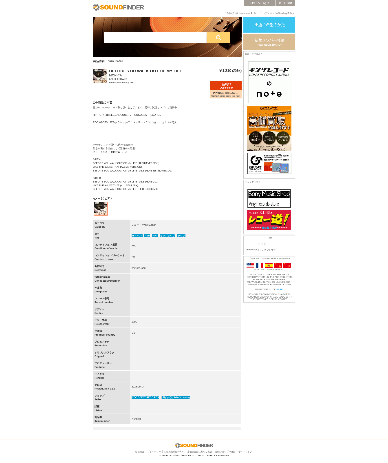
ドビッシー (262, 244)
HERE (279, 289)
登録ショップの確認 (225, 451)
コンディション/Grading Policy (277, 13)
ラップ (181, 235)
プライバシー (154, 451)
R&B (147, 235)
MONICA (115, 75)
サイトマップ (245, 451)
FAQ (255, 13)
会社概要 (139, 451)
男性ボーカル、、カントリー (261, 250)
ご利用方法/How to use (237, 13)
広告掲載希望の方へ (174, 451)
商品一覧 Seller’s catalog (176, 397)
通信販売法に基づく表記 (199, 451)
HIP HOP (137, 235)
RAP (154, 235)
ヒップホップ (167, 235)
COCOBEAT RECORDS (145, 397)
